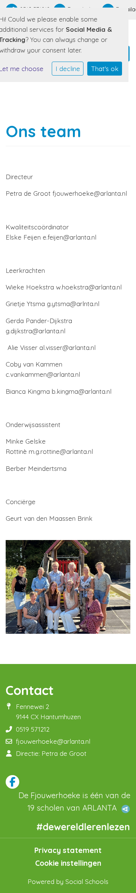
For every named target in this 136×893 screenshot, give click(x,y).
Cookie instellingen (68, 863)
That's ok (105, 69)
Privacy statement (68, 850)
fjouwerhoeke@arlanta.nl (53, 741)
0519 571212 (32, 729)
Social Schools (86, 881)
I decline (68, 69)
